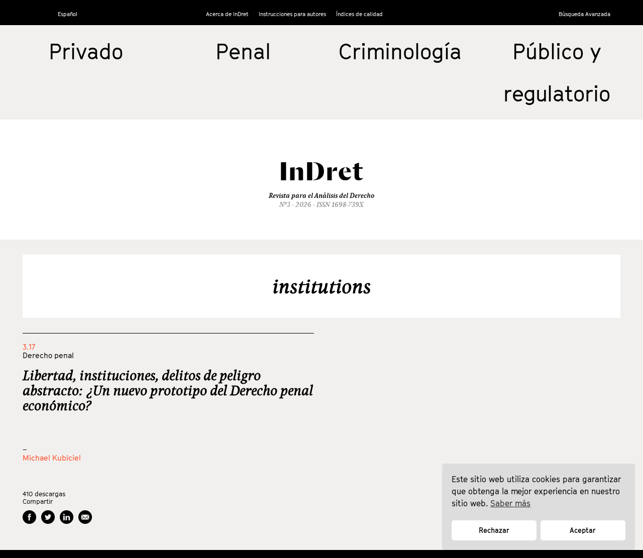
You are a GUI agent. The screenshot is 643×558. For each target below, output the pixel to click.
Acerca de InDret (227, 14)
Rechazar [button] (494, 530)
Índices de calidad (359, 14)
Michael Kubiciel (52, 457)
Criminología (400, 51)
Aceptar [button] (583, 530)
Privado (86, 51)
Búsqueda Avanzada (584, 14)
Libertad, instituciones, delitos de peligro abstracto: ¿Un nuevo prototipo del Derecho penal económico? (168, 390)
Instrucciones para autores (292, 14)
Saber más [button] (510, 503)
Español (67, 14)
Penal (243, 51)
